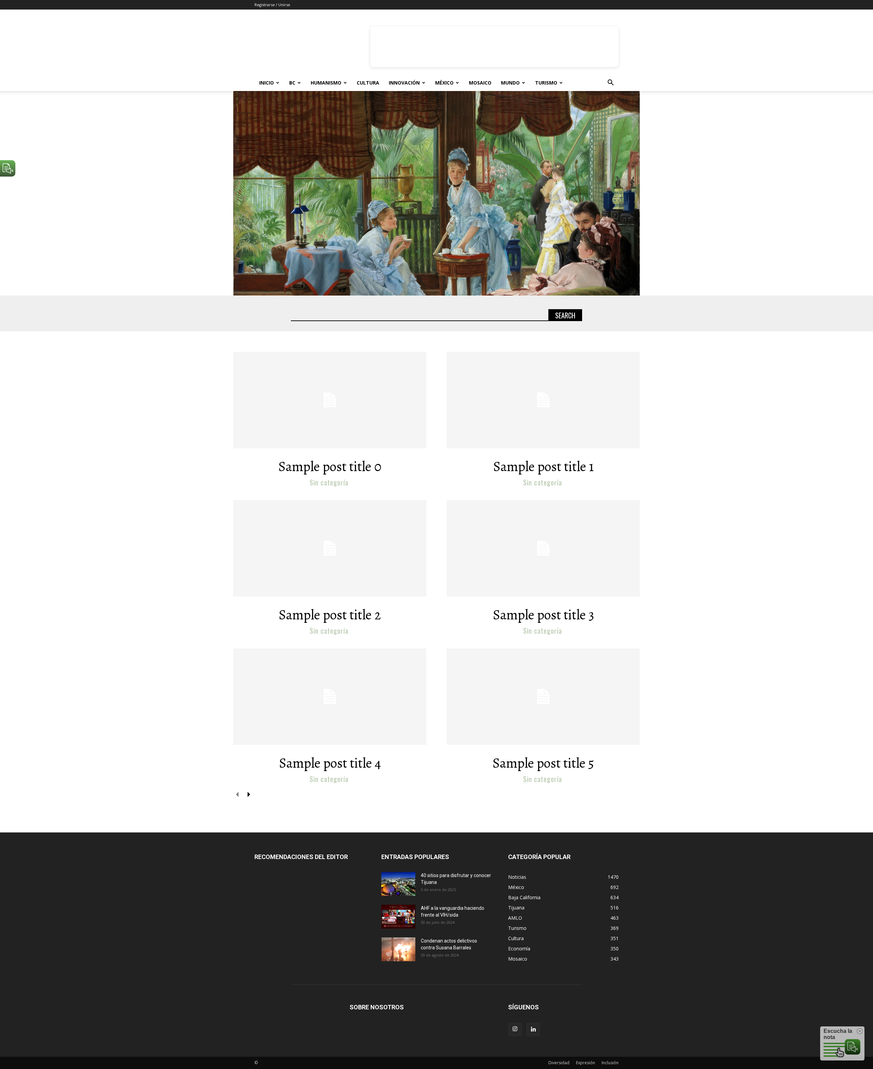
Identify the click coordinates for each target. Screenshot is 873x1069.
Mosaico (480, 82)
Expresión (585, 1063)
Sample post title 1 (543, 466)
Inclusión (610, 1063)
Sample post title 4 (330, 763)
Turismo (546, 82)
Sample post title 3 (543, 614)
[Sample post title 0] (329, 400)
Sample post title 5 (543, 763)
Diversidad (558, 1063)
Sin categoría (329, 482)
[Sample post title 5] (543, 696)
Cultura (368, 82)
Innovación (404, 82)
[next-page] (248, 794)
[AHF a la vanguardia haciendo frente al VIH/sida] (398, 917)
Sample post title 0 (330, 466)
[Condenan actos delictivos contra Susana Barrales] (398, 949)
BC (292, 82)
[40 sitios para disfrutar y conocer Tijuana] (398, 884)
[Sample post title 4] (329, 696)
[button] (610, 83)
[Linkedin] (533, 1029)
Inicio (266, 82)
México (444, 82)
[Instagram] (515, 1029)
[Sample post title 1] (543, 400)
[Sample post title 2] (329, 548)
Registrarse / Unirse (272, 4)
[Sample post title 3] (543, 548)
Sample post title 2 (330, 614)
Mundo (510, 82)
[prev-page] (237, 794)
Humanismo (326, 82)
